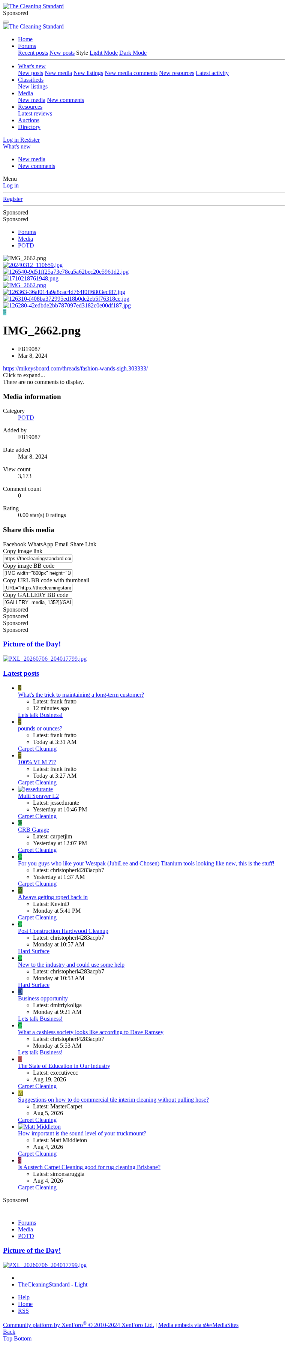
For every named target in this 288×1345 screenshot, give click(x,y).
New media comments (131, 73)
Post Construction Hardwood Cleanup (63, 931)
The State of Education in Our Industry (64, 1066)
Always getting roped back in (53, 897)
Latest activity (212, 73)
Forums (27, 46)
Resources (30, 106)
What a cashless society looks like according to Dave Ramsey (91, 1032)
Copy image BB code (28, 565)
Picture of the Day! (32, 644)
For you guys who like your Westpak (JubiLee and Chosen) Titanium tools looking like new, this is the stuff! (146, 863)
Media (25, 93)
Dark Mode (133, 52)
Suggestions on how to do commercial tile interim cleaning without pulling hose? (113, 1099)
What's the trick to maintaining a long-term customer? (81, 694)
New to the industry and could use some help (71, 964)
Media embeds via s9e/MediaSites (198, 1325)
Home (25, 39)
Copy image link (22, 551)
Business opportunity (43, 998)
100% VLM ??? (37, 762)
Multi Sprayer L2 (38, 796)
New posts (62, 52)
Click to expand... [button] (24, 375)
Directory (29, 127)
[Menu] (6, 22)
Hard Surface (34, 951)
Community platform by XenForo (78, 1325)
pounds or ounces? (40, 728)
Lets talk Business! (40, 715)
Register (12, 199)
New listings (88, 73)
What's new (32, 66)
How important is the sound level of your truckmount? (82, 1133)
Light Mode (104, 52)
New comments (65, 100)
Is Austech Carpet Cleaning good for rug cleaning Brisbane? (89, 1167)
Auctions (28, 120)
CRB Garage (33, 829)
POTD (26, 417)
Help (24, 1297)
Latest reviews (35, 113)
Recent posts (33, 52)
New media (58, 73)
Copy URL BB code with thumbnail (46, 580)
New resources (176, 73)
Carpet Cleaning (37, 748)
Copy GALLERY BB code (35, 595)
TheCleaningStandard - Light (52, 1284)
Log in (11, 185)
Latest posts (21, 673)
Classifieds (31, 79)
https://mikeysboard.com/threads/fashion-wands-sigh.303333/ (75, 368)
